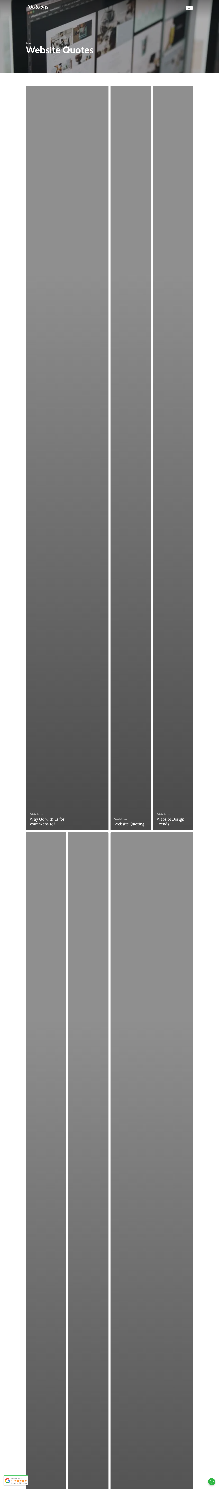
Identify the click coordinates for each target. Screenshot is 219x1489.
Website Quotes (36, 814)
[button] (189, 8)
